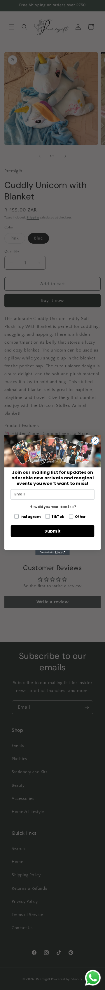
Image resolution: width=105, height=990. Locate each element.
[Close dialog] (95, 440)
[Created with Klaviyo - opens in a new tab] (52, 552)
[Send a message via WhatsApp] (93, 978)
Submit (52, 531)
